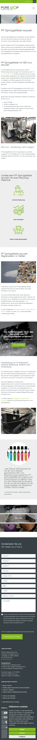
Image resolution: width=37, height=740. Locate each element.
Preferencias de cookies (12, 637)
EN (29, 1)
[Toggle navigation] (33, 8)
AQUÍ (21, 623)
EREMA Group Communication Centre (15, 692)
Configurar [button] (22, 736)
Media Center (7, 685)
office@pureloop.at (7, 659)
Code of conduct (8, 690)
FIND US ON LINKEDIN (9, 696)
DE (26, 1)
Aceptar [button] (22, 729)
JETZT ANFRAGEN (18, 345)
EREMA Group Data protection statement (16, 688)
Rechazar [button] (22, 733)
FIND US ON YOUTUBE (9, 698)
